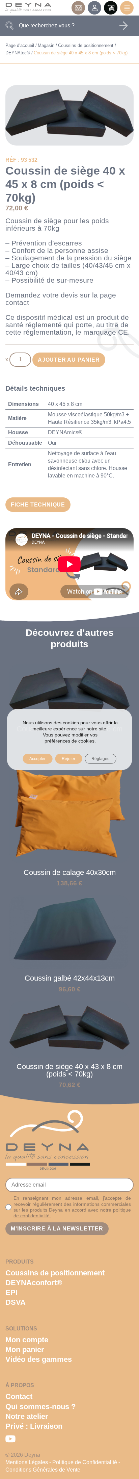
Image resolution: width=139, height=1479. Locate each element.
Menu (127, 8)
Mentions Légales (26, 1462)
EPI (11, 1292)
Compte (94, 8)
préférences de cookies (69, 741)
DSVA (15, 1302)
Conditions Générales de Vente (42, 1470)
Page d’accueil (19, 45)
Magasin (46, 45)
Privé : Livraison (33, 1426)
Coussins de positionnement (85, 45)
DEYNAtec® (17, 52)
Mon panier (24, 1349)
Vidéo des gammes (38, 1359)
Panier (110, 8)
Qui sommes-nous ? (40, 1406)
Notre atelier (26, 1416)
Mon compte (26, 1339)
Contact (78, 8)
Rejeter (68, 758)
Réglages (100, 758)
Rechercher (123, 26)
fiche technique (38, 505)
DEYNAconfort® (33, 1282)
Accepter (37, 758)
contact (17, 302)
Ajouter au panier (69, 360)
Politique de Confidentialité (84, 1462)
